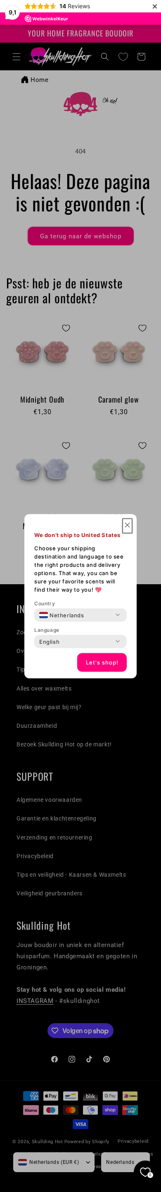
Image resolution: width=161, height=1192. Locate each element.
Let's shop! (102, 662)
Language (46, 629)
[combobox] (61, 615)
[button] (127, 525)
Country (44, 603)
